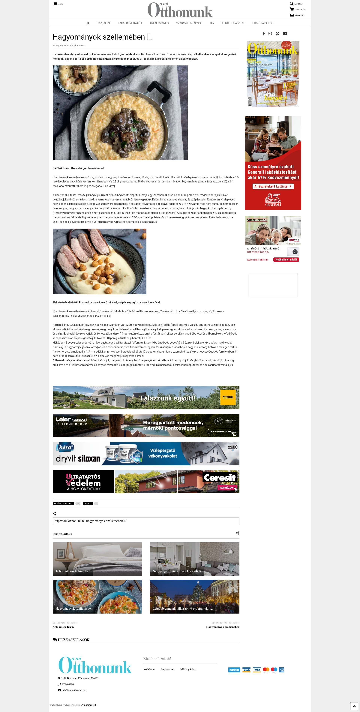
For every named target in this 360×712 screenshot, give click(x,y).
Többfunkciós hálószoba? (73, 571)
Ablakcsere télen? (63, 627)
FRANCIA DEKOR (263, 23)
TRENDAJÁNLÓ (159, 23)
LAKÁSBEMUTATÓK (130, 23)
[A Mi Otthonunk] (178, 9)
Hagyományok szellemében (74, 608)
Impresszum (167, 669)
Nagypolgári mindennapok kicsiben (177, 571)
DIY (212, 23)
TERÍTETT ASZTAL (233, 23)
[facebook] (264, 33)
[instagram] (270, 33)
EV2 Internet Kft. (88, 704)
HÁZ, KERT (103, 23)
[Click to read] (97, 559)
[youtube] (285, 33)
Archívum (149, 669)
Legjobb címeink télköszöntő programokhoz (183, 608)
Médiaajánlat (187, 669)
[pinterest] (277, 33)
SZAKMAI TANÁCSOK (189, 23)
